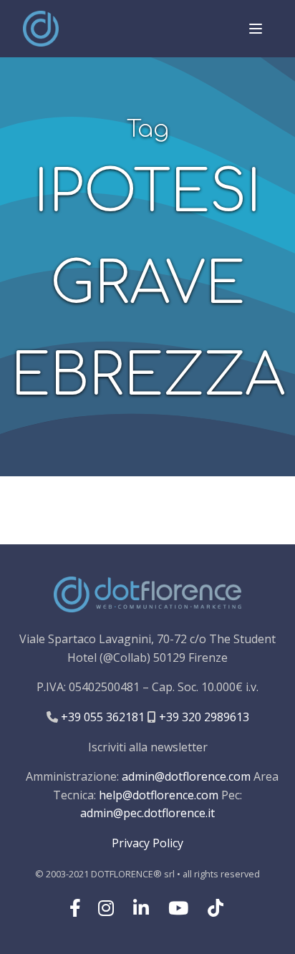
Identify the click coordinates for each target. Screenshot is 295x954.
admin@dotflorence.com (186, 776)
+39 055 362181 (101, 717)
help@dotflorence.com (158, 795)
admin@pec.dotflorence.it (147, 813)
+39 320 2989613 (202, 717)
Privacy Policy (147, 843)
